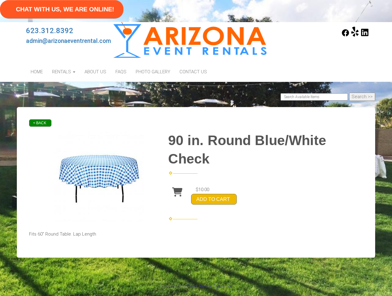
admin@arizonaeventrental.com (68, 40)
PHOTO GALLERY (153, 72)
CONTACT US (193, 72)
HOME (37, 72)
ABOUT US (95, 72)
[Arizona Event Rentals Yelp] (355, 35)
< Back (39, 123)
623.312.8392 (49, 30)
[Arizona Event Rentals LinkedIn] (364, 35)
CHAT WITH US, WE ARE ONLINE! (65, 9)
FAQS (120, 72)
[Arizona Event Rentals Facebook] (345, 35)
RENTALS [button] (62, 72)
